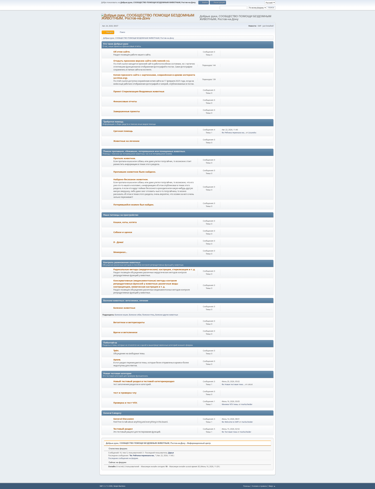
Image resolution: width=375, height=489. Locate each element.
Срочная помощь (123, 130)
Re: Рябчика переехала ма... (234, 132)
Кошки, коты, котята (125, 222)
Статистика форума (117, 449)
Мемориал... (120, 252)
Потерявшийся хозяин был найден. (133, 204)
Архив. (117, 359)
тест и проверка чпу (124, 392)
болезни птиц (148, 314)
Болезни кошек (121, 314)
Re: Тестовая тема (229, 432)
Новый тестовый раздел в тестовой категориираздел (143, 381)
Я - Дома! (118, 242)
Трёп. (116, 350)
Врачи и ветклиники (125, 332)
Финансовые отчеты (125, 101)
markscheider (246, 404)
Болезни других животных (166, 314)
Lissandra (252, 132)
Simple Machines (119, 486)
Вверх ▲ (272, 486)
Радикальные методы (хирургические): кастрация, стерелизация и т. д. (154, 269)
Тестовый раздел (123, 428)
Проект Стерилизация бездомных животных (138, 91)
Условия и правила (259, 486)
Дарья (171, 452)
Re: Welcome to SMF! (230, 422)
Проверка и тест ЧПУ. (125, 402)
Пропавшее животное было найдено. (134, 171)
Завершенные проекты (126, 111)
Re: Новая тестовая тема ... (233, 384)
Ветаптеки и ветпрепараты (129, 322)
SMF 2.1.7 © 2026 (106, 486)
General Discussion (123, 418)
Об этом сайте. (121, 51)
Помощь (246, 486)
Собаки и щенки (122, 232)
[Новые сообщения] (107, 53)
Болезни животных (124, 307)
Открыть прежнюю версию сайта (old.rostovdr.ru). (141, 60)
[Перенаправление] (107, 65)
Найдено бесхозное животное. (130, 179)
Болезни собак (135, 314)
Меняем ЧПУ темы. (230, 404)
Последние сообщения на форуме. (123, 458)
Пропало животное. (124, 158)
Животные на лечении (126, 140)
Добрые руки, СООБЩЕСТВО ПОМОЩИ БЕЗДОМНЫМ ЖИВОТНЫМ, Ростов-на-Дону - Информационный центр (158, 443)
